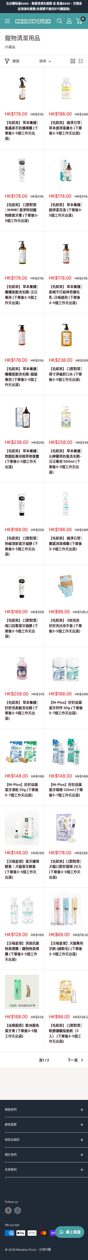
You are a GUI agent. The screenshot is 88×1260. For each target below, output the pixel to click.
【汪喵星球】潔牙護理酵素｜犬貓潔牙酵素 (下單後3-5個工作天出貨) (22, 869)
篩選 (15, 61)
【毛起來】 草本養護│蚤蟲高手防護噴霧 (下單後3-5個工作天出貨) (22, 130)
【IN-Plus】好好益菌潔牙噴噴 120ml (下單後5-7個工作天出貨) (66, 789)
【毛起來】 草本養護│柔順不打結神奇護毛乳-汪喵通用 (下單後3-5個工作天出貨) (66, 294)
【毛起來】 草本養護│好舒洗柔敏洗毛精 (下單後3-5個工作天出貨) (22, 710)
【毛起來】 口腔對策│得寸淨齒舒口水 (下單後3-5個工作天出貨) (66, 374)
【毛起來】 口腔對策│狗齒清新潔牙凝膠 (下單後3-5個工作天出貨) (22, 546)
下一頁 (72, 1060)
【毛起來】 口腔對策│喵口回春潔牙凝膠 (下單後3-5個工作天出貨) (22, 628)
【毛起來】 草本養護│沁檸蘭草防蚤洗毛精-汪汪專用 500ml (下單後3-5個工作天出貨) (66, 461)
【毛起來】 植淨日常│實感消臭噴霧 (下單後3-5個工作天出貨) (66, 543)
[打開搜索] (59, 21)
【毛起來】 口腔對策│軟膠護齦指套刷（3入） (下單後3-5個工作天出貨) (66, 1033)
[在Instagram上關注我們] (17, 1210)
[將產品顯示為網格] (73, 61)
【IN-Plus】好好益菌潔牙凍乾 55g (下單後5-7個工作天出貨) (21, 789)
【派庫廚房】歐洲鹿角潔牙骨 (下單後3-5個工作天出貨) (22, 1030)
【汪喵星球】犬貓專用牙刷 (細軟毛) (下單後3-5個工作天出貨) (66, 948)
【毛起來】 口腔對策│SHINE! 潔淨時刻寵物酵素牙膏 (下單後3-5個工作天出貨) (21, 213)
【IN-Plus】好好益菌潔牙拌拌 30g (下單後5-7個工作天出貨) (66, 707)
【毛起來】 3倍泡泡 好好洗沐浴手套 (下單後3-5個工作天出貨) (65, 625)
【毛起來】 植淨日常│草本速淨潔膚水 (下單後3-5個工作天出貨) (66, 127)
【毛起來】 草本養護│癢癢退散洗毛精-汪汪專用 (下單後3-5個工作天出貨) (22, 294)
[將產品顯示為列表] (81, 61)
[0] (79, 21)
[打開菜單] (7, 21)
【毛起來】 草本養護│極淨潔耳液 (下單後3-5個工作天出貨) (66, 210)
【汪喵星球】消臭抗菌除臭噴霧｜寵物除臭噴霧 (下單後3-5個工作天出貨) (22, 951)
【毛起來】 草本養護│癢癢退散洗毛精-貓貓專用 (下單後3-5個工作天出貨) (22, 377)
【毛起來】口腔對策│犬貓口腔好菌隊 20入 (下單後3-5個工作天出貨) (65, 869)
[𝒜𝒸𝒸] (69, 21)
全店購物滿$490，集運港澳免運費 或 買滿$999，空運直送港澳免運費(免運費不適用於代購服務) (44, 6)
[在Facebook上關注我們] (8, 1210)
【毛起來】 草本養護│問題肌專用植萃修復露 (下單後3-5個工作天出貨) (22, 459)
